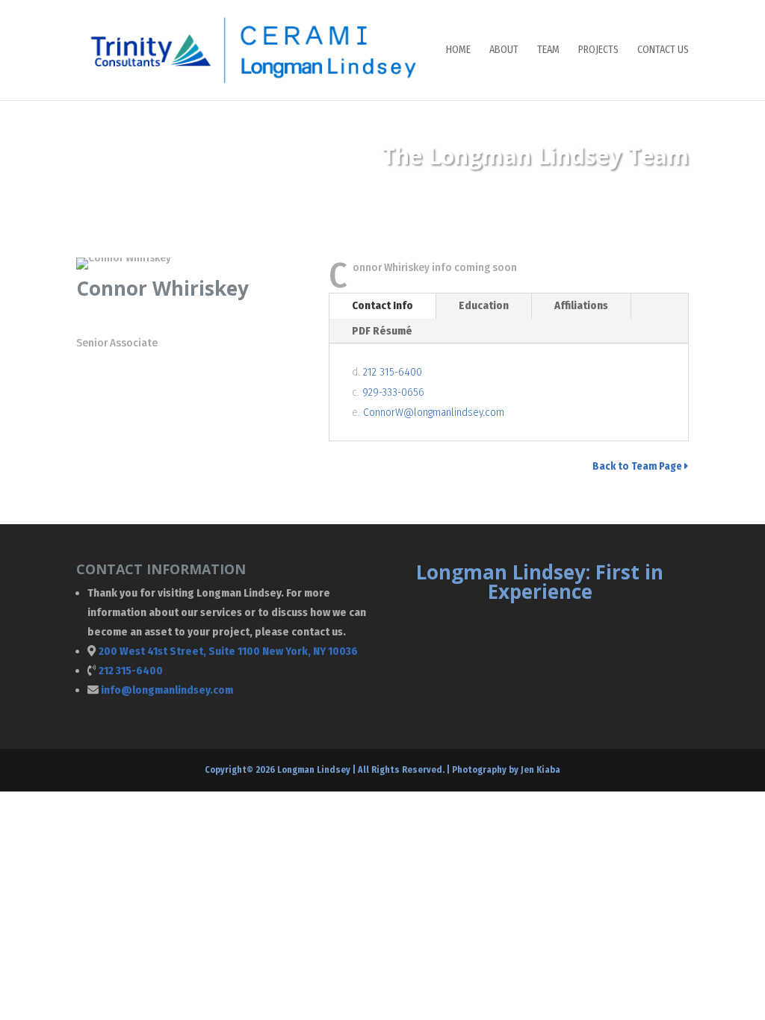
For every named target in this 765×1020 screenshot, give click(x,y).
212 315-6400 (392, 372)
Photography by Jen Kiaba (506, 770)
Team (548, 50)
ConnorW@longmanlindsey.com (433, 412)
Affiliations (581, 305)
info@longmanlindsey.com (167, 690)
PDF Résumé (382, 331)
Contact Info (382, 305)
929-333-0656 (393, 392)
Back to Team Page (638, 466)
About (503, 50)
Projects (598, 50)
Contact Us (663, 50)
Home (458, 50)
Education (484, 305)
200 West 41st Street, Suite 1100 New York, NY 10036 (228, 651)
